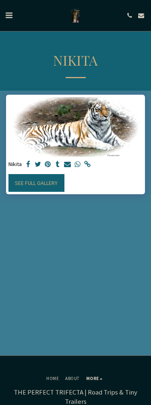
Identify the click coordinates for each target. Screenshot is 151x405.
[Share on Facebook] (28, 164)
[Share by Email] (67, 164)
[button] (9, 15)
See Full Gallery (36, 183)
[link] (87, 164)
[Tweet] (38, 164)
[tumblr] (58, 164)
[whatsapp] (77, 164)
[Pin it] (48, 164)
